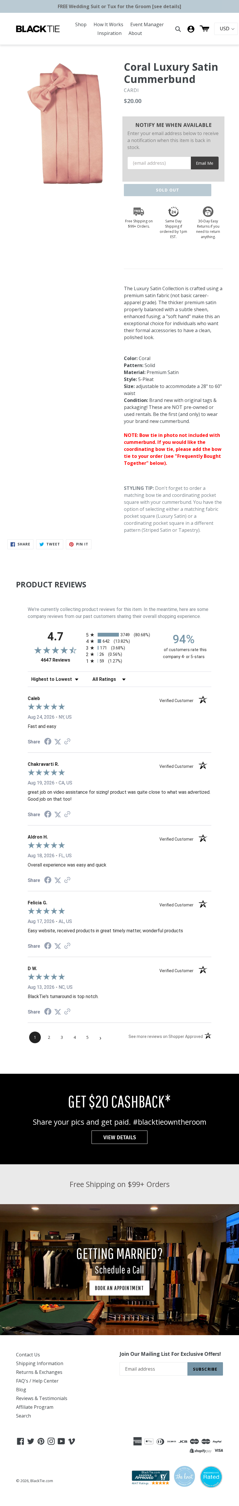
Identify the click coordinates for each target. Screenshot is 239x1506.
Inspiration (109, 33)
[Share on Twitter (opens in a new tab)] (57, 742)
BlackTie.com (41, 1480)
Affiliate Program (34, 1407)
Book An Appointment (119, 1287)
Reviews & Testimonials (41, 1398)
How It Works (108, 24)
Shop (81, 24)
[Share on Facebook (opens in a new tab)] (47, 742)
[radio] (119, 635)
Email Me (204, 163)
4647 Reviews (62, 660)
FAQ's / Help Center (37, 1381)
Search (23, 1416)
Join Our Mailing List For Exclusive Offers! (170, 1354)
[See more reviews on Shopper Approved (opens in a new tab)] (67, 742)
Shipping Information (39, 1363)
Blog (21, 1389)
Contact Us (28, 1354)
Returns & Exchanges (39, 1372)
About (135, 33)
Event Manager (147, 24)
